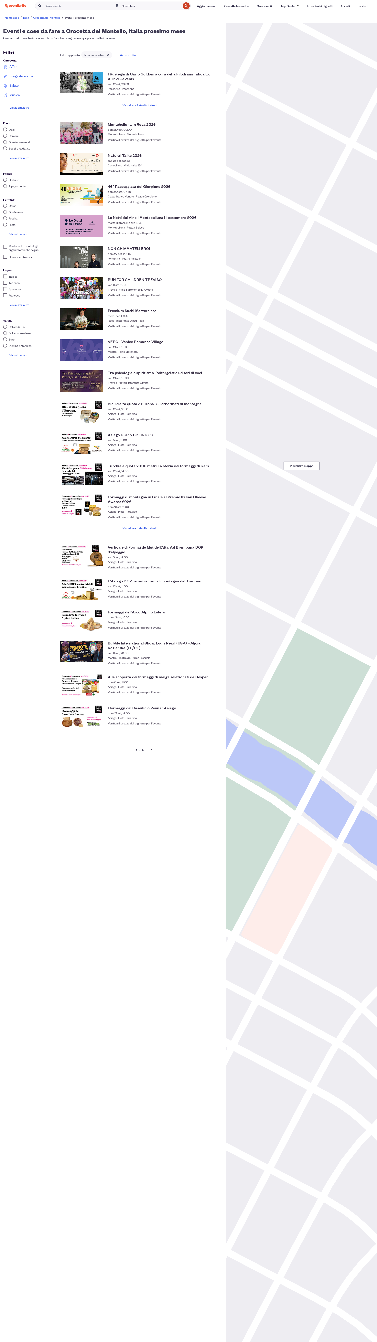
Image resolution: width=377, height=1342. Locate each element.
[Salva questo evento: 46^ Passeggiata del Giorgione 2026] (216, 202)
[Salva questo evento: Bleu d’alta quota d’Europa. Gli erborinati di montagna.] (216, 419)
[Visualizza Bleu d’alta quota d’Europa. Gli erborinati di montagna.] (81, 412)
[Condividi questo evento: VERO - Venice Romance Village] (208, 357)
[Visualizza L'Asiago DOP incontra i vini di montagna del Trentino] (81, 589)
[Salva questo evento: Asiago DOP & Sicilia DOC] (216, 450)
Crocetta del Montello (46, 17)
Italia (26, 17)
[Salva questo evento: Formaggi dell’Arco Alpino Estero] (216, 627)
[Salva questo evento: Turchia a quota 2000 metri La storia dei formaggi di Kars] (216, 481)
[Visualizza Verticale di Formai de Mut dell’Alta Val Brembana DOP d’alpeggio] (81, 555)
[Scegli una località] (117, 5)
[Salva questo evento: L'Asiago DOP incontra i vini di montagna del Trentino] (216, 596)
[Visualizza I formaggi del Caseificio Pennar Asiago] (81, 716)
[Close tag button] (108, 54)
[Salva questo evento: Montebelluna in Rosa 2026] (216, 140)
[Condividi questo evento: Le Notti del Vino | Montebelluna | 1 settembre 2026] (208, 233)
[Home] (15, 6)
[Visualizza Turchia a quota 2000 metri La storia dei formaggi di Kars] (81, 474)
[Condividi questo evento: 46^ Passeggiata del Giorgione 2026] (208, 202)
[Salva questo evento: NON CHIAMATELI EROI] (216, 264)
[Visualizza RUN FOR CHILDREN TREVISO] (81, 288)
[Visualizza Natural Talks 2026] (81, 164)
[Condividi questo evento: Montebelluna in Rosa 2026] (208, 140)
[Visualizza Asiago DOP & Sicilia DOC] (81, 443)
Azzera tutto (128, 55)
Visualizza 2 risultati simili (140, 105)
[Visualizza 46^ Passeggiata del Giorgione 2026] (81, 195)
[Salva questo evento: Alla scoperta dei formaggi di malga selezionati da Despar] (216, 692)
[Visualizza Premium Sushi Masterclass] (81, 319)
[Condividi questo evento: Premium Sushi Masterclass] (208, 326)
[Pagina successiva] (151, 749)
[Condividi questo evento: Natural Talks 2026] (208, 171)
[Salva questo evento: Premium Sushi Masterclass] (216, 326)
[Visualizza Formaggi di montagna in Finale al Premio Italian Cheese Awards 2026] (81, 505)
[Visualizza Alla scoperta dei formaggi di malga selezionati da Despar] (81, 685)
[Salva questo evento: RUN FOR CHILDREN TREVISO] (216, 295)
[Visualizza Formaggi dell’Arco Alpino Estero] (81, 620)
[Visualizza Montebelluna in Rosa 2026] (81, 133)
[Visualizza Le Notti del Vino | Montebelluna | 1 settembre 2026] (81, 226)
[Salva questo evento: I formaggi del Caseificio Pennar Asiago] (216, 723)
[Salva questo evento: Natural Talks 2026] (216, 171)
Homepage (12, 17)
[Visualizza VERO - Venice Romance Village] (81, 350)
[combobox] (151, 5)
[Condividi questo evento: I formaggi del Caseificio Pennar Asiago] (208, 723)
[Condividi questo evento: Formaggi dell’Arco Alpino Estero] (208, 627)
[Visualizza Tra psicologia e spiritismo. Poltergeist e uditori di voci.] (81, 381)
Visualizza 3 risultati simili (140, 528)
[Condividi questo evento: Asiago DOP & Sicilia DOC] (208, 450)
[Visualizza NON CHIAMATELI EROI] (81, 257)
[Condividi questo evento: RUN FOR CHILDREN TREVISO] (208, 295)
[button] (289, 6)
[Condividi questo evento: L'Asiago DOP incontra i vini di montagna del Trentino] (208, 596)
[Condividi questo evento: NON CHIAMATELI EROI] (208, 264)
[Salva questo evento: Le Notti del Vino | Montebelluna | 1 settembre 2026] (216, 233)
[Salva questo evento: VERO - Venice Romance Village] (216, 357)
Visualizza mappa (301, 466)
